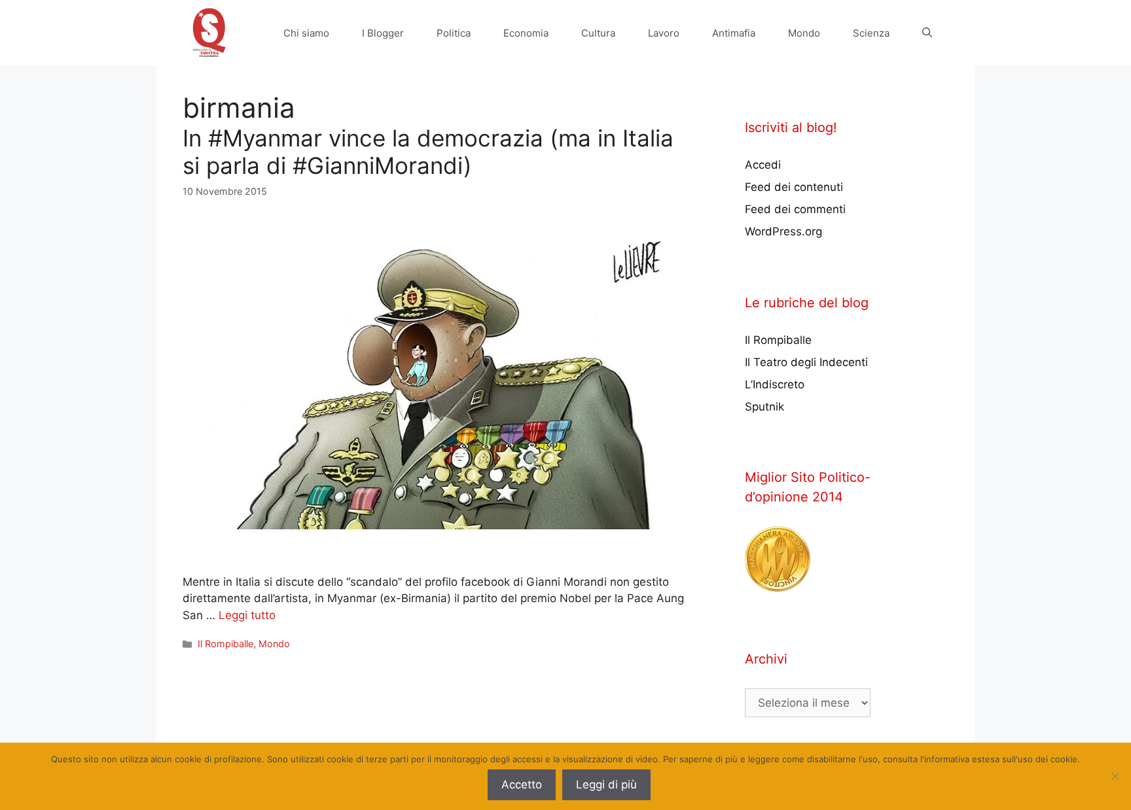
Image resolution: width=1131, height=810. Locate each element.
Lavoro (663, 33)
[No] (1114, 776)
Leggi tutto (247, 615)
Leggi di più (606, 784)
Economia (525, 33)
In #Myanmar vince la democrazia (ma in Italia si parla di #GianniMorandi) (428, 151)
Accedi (763, 164)
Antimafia (733, 33)
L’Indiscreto (774, 384)
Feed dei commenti (795, 209)
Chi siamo (306, 33)
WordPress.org (783, 231)
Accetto (521, 784)
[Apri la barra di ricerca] (927, 33)
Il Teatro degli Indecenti (806, 362)
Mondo (804, 33)
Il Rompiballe (225, 643)
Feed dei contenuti (794, 187)
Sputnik (764, 406)
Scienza (871, 33)
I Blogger (383, 33)
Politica (454, 33)
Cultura (598, 33)
